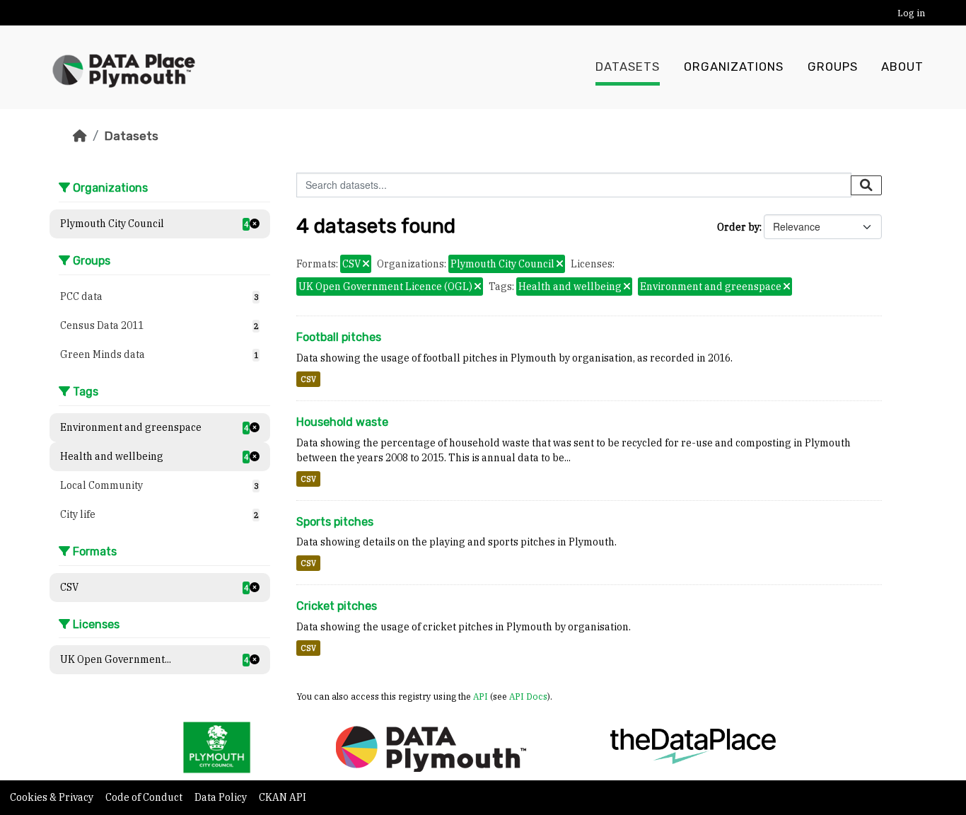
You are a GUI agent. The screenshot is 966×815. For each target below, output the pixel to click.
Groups (833, 67)
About (902, 67)
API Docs (528, 696)
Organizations (734, 67)
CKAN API (282, 797)
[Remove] (366, 265)
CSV (308, 379)
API (480, 696)
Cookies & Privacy (52, 797)
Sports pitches (334, 521)
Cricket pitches (336, 606)
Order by (738, 227)
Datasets (627, 67)
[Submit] (866, 185)
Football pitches (338, 337)
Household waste (342, 422)
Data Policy (221, 797)
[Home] (80, 136)
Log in (911, 13)
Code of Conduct (145, 797)
